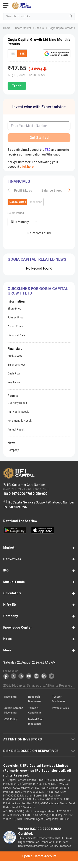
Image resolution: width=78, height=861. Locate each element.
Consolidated (17, 202)
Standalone (35, 202)
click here (27, 166)
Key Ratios (14, 382)
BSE (22, 53)
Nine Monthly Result (20, 420)
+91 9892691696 (15, 507)
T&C (47, 149)
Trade (17, 86)
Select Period (16, 213)
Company (13, 450)
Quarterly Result (17, 402)
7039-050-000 (37, 493)
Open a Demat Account (39, 856)
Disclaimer (10, 697)
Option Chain (15, 326)
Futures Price (15, 317)
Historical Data (16, 335)
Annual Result (16, 429)
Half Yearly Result (18, 411)
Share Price (14, 308)
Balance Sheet (51, 190)
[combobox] (24, 222)
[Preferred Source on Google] (56, 53)
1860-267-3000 (14, 493)
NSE (12, 53)
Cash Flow (14, 373)
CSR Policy (11, 719)
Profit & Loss (23, 190)
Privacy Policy (60, 708)
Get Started (39, 138)
